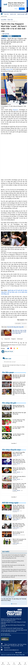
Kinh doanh (20, 14)
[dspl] (2, 14)
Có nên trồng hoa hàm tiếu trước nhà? (18, 434)
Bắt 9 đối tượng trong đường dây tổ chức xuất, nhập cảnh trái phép (19, 525)
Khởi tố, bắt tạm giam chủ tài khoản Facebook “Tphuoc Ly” (19, 541)
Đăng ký (21, 8)
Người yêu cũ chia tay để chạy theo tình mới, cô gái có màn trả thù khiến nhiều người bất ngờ (19, 384)
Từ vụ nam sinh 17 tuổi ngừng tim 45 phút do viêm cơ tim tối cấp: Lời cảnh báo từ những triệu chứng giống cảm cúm (13, 556)
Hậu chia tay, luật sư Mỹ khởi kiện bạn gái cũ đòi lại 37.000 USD (19, 332)
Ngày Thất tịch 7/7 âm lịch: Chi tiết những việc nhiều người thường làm (19, 461)
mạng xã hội (9, 69)
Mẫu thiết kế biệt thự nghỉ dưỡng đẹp (19, 413)
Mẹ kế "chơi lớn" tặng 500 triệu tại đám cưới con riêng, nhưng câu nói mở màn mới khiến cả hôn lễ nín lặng (19, 486)
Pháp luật (13, 14)
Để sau (16, 8)
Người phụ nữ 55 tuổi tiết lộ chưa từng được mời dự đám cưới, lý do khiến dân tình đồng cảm (14, 292)
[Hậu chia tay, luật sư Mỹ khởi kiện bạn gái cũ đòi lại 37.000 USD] (6, 333)
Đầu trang (18, 652)
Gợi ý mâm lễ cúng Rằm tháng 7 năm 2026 (19, 453)
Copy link (8, 664)
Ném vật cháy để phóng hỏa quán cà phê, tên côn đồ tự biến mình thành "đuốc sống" (13, 599)
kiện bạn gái (19, 338)
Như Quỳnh (5, 33)
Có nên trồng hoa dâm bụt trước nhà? (18, 427)
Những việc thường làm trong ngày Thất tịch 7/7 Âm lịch (19, 469)
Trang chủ (3, 664)
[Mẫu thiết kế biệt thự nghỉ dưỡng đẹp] (7, 415)
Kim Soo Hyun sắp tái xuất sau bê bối (18, 532)
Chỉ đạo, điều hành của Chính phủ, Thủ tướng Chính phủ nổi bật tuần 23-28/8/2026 (19, 507)
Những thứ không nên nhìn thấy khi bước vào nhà (19, 407)
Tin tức (6, 14)
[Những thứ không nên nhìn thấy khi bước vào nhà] (7, 408)
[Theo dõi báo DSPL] (14, 36)
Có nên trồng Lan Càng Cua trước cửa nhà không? (19, 421)
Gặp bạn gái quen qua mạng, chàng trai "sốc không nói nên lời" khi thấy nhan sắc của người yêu (19, 392)
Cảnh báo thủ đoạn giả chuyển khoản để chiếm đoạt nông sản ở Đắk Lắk (19, 516)
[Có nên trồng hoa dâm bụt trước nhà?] (7, 429)
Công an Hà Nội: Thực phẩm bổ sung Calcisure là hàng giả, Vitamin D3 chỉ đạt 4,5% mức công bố (14, 571)
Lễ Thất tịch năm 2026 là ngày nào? (19, 477)
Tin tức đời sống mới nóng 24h (15, 327)
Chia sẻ (25, 664)
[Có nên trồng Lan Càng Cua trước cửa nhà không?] (7, 422)
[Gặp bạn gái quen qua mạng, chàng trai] (7, 391)
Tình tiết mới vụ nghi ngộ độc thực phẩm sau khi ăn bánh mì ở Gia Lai (13, 576)
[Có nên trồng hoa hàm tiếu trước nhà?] (7, 436)
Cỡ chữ (14, 664)
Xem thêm (13, 443)
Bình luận (19, 664)
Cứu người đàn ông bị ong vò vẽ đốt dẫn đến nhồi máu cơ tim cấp (13, 566)
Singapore (15, 110)
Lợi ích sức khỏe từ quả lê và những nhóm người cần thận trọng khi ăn (13, 561)
